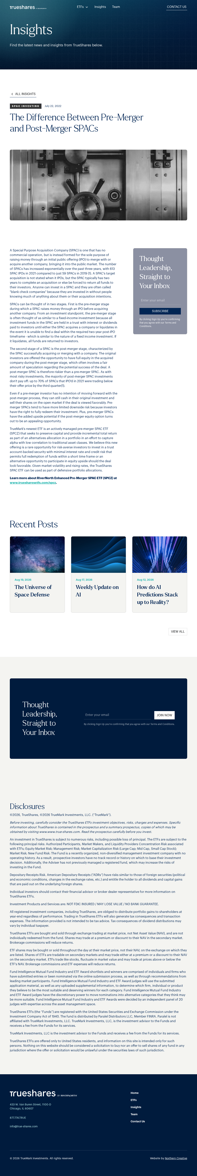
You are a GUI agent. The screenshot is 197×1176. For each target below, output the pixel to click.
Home (135, 1093)
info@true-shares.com (24, 1126)
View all (178, 631)
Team (116, 6)
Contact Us (176, 6)
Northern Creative (176, 1158)
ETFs (134, 1100)
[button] (82, 7)
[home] (28, 7)
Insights (100, 6)
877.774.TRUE (18, 1118)
